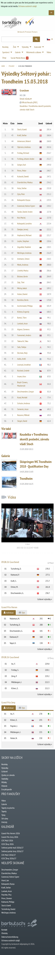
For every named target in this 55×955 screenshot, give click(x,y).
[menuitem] (49, 39)
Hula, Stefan (22, 188)
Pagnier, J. (14, 726)
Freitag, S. (15, 669)
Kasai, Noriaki (22, 397)
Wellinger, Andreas (24, 252)
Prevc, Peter (21, 170)
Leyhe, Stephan (23, 241)
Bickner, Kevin (22, 276)
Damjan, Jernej (22, 229)
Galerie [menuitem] (18, 52)
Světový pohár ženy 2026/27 (12, 851)
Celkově (4, 771)
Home (3, 66)
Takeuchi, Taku (22, 341)
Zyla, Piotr (21, 194)
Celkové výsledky (44, 599)
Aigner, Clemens (23, 329)
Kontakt (4, 929)
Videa (3, 800)
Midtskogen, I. (16, 682)
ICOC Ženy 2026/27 (8, 858)
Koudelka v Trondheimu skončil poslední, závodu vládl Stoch (34, 439)
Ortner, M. (14, 586)
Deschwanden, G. (17, 593)
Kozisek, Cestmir (23, 370)
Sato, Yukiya (21, 347)
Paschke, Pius (6, 894)
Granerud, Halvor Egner (26, 205)
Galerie (4, 804)
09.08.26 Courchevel (27, 562)
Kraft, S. (13, 580)
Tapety (3, 811)
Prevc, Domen (6, 898)
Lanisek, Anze (22, 323)
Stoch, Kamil (22, 129)
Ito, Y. (13, 663)
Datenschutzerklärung (9, 936)
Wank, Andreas (22, 264)
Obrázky (4, 933)
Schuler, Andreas (23, 403)
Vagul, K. (13, 643)
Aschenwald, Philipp (25, 305)
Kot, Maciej (21, 217)
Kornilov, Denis (22, 300)
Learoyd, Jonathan (24, 364)
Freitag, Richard (23, 153)
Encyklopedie (6, 789)
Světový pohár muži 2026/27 (12, 847)
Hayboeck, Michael (24, 235)
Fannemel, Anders (24, 335)
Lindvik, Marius (22, 270)
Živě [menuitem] (14, 47)
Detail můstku (25, 98)
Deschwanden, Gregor (25, 391)
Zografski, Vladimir (24, 247)
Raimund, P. (15, 574)
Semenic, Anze (22, 409)
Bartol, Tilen (22, 317)
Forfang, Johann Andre (25, 158)
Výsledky (11, 66)
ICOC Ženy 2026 (7, 844)
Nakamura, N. (15, 618)
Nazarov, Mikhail (23, 415)
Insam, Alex (21, 376)
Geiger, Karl (21, 164)
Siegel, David (22, 421)
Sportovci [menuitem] (5, 52)
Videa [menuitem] (49, 52)
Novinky (4, 764)
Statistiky (4, 778)
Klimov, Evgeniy (23, 311)
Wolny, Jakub (22, 288)
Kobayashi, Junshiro (24, 223)
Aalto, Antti (21, 358)
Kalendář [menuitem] (37, 47)
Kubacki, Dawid (23, 176)
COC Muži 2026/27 (8, 854)
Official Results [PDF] (29, 102)
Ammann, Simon (23, 258)
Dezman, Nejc (22, 352)
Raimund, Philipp (7, 901)
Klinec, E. (14, 688)
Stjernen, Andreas (24, 147)
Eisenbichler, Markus (25, 182)
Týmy (3, 815)
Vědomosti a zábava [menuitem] (33, 52)
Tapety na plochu (8, 807)
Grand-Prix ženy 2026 (9, 837)
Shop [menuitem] (4, 57)
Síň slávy (4, 818)
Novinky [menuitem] (5, 47)
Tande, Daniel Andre (25, 211)
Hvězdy (4, 822)
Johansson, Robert (24, 141)
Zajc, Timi (20, 282)
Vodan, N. (13, 738)
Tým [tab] (23, 612)
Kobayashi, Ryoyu (23, 200)
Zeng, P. (14, 676)
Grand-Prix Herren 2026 (10, 833)
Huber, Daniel (22, 294)
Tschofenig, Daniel (8, 909)
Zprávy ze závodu (8, 775)
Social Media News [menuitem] (19, 57)
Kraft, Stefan (22, 135)
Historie (4, 785)
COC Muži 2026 (7, 840)
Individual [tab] (10, 612)
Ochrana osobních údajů (27, 6)
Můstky (4, 782)
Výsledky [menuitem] (25, 47)
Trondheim (26, 478)
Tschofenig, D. (16, 568)
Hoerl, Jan (5, 880)
